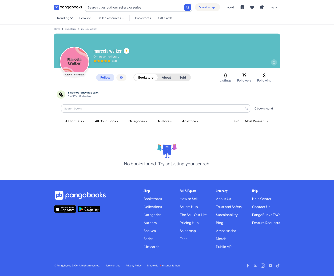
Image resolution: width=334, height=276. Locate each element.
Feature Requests (266, 223)
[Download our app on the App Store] (65, 209)
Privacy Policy (134, 265)
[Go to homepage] (68, 7)
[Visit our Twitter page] (255, 265)
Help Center (262, 199)
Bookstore (145, 77)
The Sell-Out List (193, 215)
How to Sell (189, 199)
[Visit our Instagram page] (263, 265)
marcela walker (89, 29)
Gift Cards (165, 18)
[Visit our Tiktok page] (278, 265)
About (230, 7)
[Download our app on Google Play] (89, 209)
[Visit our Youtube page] (270, 265)
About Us (223, 199)
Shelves (150, 231)
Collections (153, 207)
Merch (221, 239)
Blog (219, 223)
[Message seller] (121, 77)
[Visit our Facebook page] (248, 265)
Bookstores (143, 18)
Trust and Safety (229, 207)
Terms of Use (113, 265)
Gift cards (151, 247)
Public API (224, 247)
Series (148, 239)
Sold (182, 77)
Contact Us (261, 207)
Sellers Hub (189, 207)
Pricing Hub (189, 223)
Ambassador (226, 231)
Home (57, 29)
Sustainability (227, 215)
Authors (150, 223)
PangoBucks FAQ (266, 215)
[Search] (187, 7)
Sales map (188, 231)
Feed (184, 239)
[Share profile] (274, 62)
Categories (152, 215)
